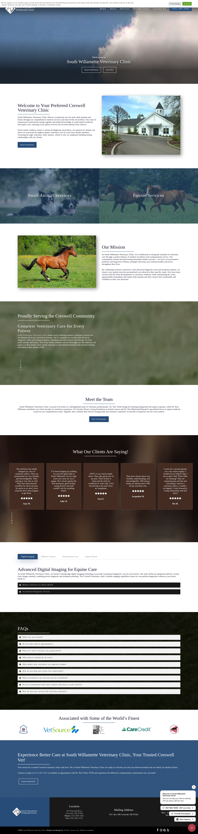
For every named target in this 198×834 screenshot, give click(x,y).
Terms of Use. (75, 823)
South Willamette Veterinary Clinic (32, 117)
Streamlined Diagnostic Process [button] (36, 585)
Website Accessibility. (87, 823)
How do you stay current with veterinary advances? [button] (45, 684)
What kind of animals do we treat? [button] (37, 650)
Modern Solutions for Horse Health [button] (38, 578)
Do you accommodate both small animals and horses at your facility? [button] (52, 677)
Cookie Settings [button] (175, 4)
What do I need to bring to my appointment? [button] (42, 644)
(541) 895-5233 (76, 811)
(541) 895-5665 (40, 766)
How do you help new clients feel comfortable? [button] (43, 664)
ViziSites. (67, 823)
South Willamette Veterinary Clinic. (34, 823)
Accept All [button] (187, 4)
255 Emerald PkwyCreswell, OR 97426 (74, 805)
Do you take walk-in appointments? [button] (38, 637)
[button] (91, 70)
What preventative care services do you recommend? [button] (45, 671)
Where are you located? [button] (33, 630)
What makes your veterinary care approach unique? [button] (45, 657)
